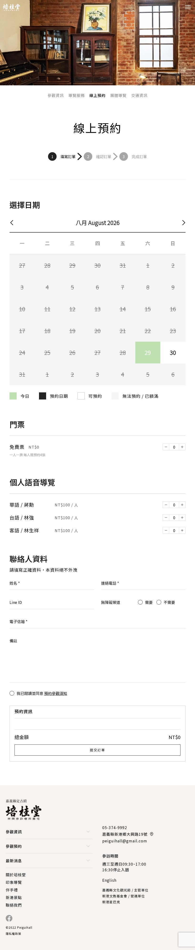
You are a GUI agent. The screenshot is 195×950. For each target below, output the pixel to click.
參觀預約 (14, 846)
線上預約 (97, 95)
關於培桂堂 (16, 874)
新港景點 (14, 897)
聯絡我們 (14, 905)
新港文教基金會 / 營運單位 (123, 896)
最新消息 (14, 860)
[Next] (183, 222)
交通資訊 (139, 95)
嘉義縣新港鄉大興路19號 (124, 834)
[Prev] (12, 222)
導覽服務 (76, 95)
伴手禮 (12, 890)
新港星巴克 (111, 902)
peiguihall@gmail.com (124, 841)
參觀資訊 (56, 95)
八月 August (91, 222)
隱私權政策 (13, 934)
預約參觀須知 (55, 693)
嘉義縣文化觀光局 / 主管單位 (125, 890)
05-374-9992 (114, 827)
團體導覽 (118, 95)
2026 (113, 222)
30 (173, 352)
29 (148, 352)
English (109, 880)
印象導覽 (14, 882)
